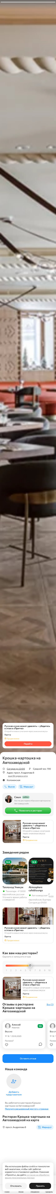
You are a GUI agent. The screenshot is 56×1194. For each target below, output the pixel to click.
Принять (40, 1186)
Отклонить (15, 1186)
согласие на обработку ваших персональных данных (27, 1176)
